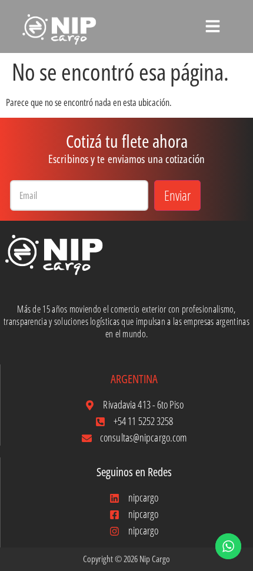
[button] (213, 25)
